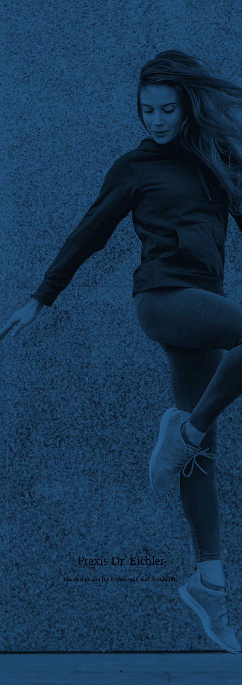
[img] (121, 342)
